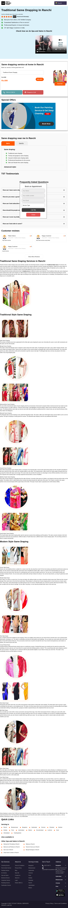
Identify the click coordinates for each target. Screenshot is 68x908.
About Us (17, 877)
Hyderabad (34, 827)
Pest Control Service (6, 868)
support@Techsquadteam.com (49, 869)
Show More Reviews (34, 256)
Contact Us (17, 875)
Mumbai (60, 827)
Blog (16, 870)
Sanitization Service (6, 885)
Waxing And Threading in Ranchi (11, 844)
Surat (57, 830)
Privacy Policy (18, 868)
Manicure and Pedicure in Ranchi (12, 847)
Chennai (43, 827)
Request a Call (31, 92)
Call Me (33, 210)
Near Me (17, 873)
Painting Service (5, 870)
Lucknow (50, 830)
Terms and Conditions (60, 903)
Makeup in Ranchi (30, 844)
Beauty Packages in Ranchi (32, 849)
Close (33, 215)
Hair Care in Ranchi (8, 849)
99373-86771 (47, 865)
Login (16, 880)
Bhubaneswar (14, 827)
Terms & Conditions (19, 865)
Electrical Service (5, 877)
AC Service (4, 873)
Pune (12, 830)
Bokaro (30, 830)
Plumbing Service (5, 882)
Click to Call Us (10, 92)
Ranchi (5, 827)
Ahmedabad (6, 833)
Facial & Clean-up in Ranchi (32, 847)
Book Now (60, 83)
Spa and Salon (4, 875)
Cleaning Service (5, 865)
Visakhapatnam (17, 833)
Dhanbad (52, 827)
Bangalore (24, 827)
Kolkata (5, 830)
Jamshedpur (21, 830)
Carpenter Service (5, 880)
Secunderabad (39, 830)
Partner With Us (18, 882)
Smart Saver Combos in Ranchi (11, 852)
